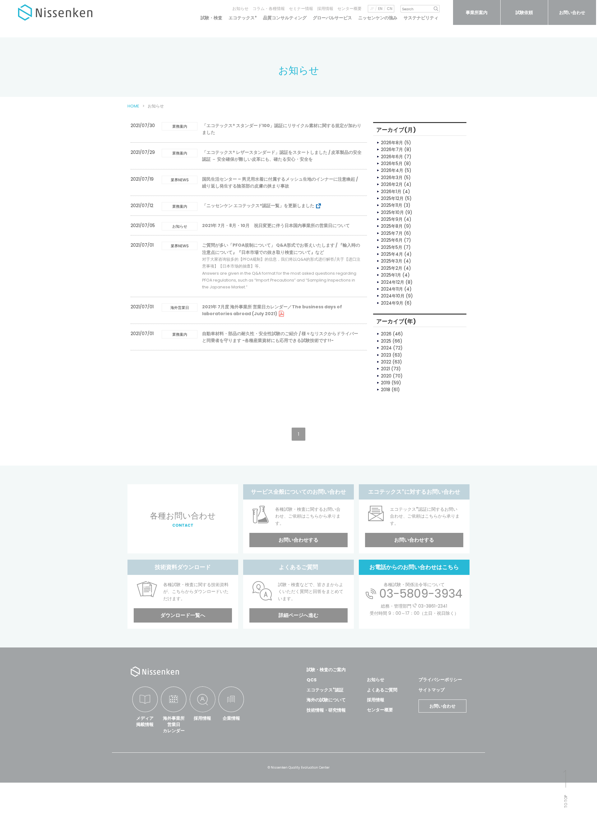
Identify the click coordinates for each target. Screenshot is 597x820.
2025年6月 (392, 240)
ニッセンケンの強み (377, 18)
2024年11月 (392, 289)
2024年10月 (393, 296)
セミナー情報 (301, 9)
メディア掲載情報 (145, 721)
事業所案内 (477, 12)
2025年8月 (392, 226)
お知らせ (240, 9)
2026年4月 (392, 170)
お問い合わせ (572, 12)
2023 (386, 355)
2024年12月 (392, 282)
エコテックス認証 (325, 690)
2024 (386, 348)
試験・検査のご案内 (326, 669)
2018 (385, 389)
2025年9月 (392, 219)
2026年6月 (392, 157)
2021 (385, 369)
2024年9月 (392, 303)
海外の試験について (326, 700)
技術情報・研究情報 (326, 710)
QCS (312, 680)
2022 (386, 362)
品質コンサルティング (285, 18)
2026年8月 (392, 143)
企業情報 (231, 718)
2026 (386, 334)
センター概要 (349, 9)
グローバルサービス (332, 18)
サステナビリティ (421, 18)
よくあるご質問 (382, 690)
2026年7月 (392, 149)
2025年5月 (391, 247)
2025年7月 (392, 233)
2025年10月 (392, 212)
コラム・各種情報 (268, 9)
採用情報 (325, 9)
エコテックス (243, 18)
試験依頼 (524, 12)
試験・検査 (211, 18)
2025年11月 (391, 205)
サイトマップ (432, 690)
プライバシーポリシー (440, 679)
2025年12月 (392, 198)
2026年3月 (392, 177)
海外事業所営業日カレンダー (174, 724)
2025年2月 (391, 268)
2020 (386, 376)
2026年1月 (391, 191)
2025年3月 (391, 261)
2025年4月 (392, 254)
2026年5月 (392, 163)
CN (389, 9)
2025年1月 (391, 275)
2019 (385, 383)
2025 (386, 341)
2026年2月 (392, 184)
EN (380, 9)
